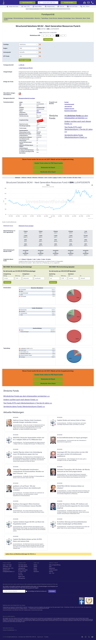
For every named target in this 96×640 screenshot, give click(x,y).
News (84, 18)
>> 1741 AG (21, 65)
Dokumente (79, 18)
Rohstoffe (39, 112)
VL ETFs (20, 573)
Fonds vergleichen (25, 60)
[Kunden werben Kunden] (84, 2)
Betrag (5, 275)
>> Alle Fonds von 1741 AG (26, 68)
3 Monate (34, 177)
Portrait (66, 102)
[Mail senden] (88, 2)
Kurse (73, 18)
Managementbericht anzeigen (27, 98)
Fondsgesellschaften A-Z (8, 571)
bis (35, 275)
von (23, 275)
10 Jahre (69, 177)
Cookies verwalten (53, 569)
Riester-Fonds (21, 576)
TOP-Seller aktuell (22, 564)
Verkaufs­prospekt (69, 104)
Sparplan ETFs (6, 569)
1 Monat (29, 177)
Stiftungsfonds (21, 578)
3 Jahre (55, 177)
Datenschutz (52, 568)
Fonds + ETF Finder (7, 564)
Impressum (36, 571)
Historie (35, 566)
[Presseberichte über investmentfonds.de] (81, 600)
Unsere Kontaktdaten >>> (10, 630)
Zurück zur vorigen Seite (34, 8)
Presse (35, 568)
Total (79, 177)
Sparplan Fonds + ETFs (8, 568)
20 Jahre (75, 177)
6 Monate (40, 177)
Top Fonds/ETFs (27, 2)
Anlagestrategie (8, 18)
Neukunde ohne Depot (48, 172)
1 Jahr (45, 177)
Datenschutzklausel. (41, 591)
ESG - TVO (51, 573)
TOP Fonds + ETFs (7, 566)
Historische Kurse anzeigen (26, 226)
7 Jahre (64, 177)
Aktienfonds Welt (40, 107)
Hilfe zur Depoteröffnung (54, 564)
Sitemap (51, 571)
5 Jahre (59, 177)
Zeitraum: (17, 177)
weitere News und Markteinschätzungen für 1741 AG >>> (21, 554)
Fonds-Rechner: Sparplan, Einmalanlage (60, 18)
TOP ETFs (20, 574)
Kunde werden (68, 2)
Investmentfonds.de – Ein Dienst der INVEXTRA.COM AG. (21, 637)
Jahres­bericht (68, 106)
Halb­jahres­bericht (69, 108)
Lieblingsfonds (21, 568)
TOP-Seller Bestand (22, 566)
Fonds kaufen (48, 39)
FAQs (50, 566)
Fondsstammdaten (29, 18)
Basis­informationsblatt (70, 110)
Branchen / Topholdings (41, 18)
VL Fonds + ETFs (22, 571)
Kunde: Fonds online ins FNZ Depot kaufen (49, 163)
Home (27, 8)
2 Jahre (50, 177)
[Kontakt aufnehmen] (92, 2)
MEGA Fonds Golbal (22, 569)
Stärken (35, 564)
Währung (17, 275)
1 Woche (23, 177)
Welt (38, 110)
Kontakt (35, 569)
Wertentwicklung (18, 18)
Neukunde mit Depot (48, 167)
